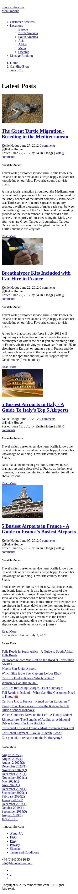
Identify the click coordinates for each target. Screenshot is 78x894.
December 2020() (14, 789)
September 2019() (14, 811)
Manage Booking (21, 55)
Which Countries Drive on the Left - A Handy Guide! (37, 714)
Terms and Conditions (24, 852)
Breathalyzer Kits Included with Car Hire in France (36, 275)
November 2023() (14, 770)
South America (28, 37)
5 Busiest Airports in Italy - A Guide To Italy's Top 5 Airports (35, 407)
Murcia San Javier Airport (19, 668)
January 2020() (12, 800)
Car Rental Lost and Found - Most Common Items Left (38, 728)
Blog (13, 841)
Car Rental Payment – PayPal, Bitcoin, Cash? (32, 733)
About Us (16, 833)
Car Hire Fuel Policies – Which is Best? (28, 678)
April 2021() (11, 785)
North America (28, 33)
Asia (21, 40)
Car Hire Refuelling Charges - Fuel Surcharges (32, 688)
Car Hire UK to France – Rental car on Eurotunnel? (36, 701)
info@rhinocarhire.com (17, 863)
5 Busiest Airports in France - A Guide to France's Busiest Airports (39, 528)
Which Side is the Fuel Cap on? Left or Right (31, 673)
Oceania (23, 52)
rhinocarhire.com (13, 7)
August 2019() (12, 815)
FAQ (13, 837)
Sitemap (15, 848)
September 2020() (14, 792)
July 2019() (10, 819)
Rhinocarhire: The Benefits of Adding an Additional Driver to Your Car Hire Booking (36, 721)
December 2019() (14, 804)
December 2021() (14, 774)
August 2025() (12, 755)
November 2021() (14, 777)
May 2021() (10, 781)
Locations (16, 25)
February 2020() (13, 796)
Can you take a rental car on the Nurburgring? (32, 737)
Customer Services (22, 22)
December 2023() (14, 766)
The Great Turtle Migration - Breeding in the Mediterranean (35, 133)
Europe (23, 29)
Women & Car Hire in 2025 (20, 683)
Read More (9, 236)
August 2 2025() (13, 762)
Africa (22, 44)
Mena (22, 48)
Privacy (15, 845)
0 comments (47, 145)
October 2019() (13, 807)
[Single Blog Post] (22, 122)
